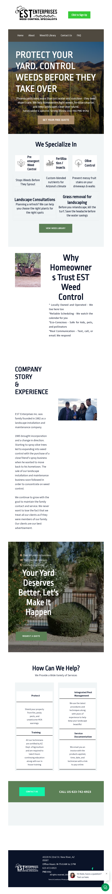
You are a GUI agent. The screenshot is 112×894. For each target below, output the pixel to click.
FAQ (79, 35)
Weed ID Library (48, 35)
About (31, 35)
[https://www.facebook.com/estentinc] (92, 868)
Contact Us (66, 35)
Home (20, 35)
